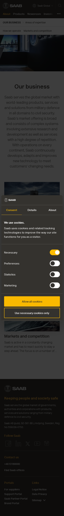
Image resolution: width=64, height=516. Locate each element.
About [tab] (52, 210)
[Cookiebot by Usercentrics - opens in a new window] (45, 200)
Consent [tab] (11, 210)
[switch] (55, 263)
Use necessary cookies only (32, 313)
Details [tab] (32, 210)
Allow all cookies (32, 301)
